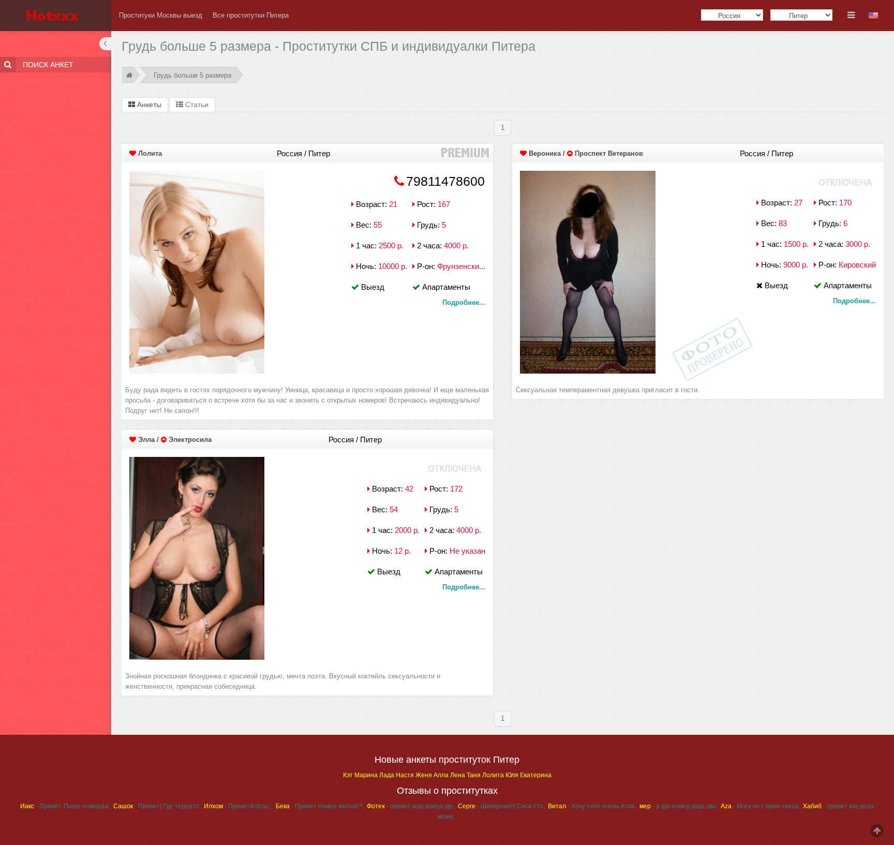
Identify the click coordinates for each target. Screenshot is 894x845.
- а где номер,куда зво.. (679, 806)
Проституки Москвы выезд (160, 15)
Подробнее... (463, 302)
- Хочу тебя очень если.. (593, 806)
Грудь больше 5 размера (192, 75)
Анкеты (148, 104)
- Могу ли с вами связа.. (761, 806)
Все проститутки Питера (251, 15)
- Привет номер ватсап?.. (320, 806)
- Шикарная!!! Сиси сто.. (502, 806)
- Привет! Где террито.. (157, 806)
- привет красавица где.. (411, 806)
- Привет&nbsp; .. (239, 806)
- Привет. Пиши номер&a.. (66, 806)
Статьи (195, 104)
